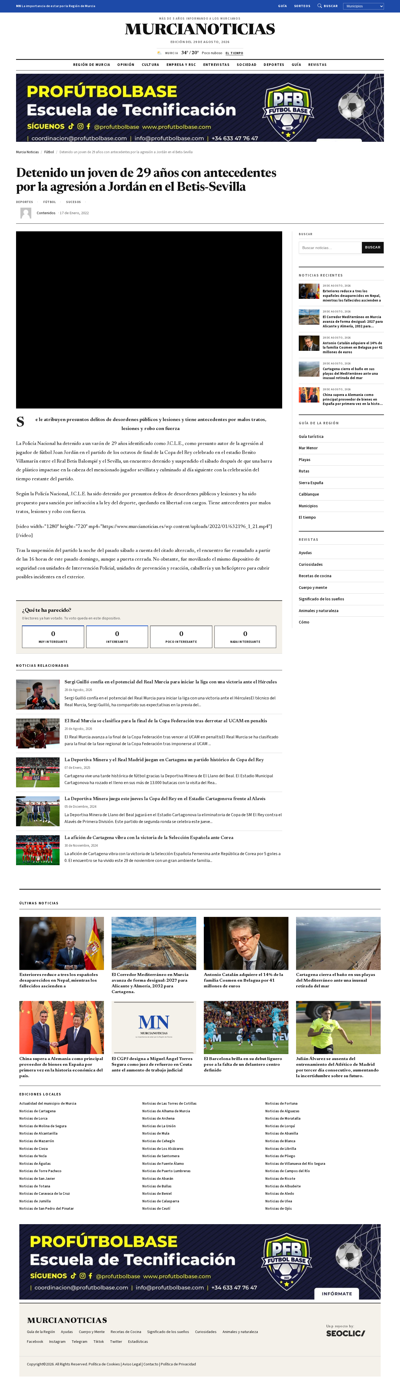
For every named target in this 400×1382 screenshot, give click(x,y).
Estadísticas (138, 1341)
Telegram (79, 1341)
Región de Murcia (91, 64)
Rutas (304, 471)
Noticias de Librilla (280, 1148)
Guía (282, 6)
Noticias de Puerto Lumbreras (166, 1171)
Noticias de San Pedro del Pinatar (46, 1208)
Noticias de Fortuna (281, 1103)
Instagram (57, 1341)
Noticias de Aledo (279, 1193)
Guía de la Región (41, 1332)
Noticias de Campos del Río (287, 1171)
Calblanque (309, 494)
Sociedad (247, 64)
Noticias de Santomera (160, 1156)
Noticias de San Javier (37, 1178)
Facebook (35, 1341)
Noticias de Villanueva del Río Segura (295, 1163)
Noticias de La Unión (159, 1126)
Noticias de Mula (155, 1133)
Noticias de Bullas (156, 1186)
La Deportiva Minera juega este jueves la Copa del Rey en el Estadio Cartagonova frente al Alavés (165, 799)
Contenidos (46, 213)
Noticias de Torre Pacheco (40, 1171)
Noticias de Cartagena (37, 1111)
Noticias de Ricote (280, 1178)
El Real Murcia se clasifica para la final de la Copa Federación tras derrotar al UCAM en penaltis (165, 721)
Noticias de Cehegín (158, 1141)
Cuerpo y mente (313, 588)
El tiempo (307, 517)
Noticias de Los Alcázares (162, 1148)
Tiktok (98, 1341)
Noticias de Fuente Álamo (163, 1163)
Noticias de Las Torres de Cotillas (169, 1103)
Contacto (150, 1364)
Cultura (150, 64)
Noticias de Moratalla (282, 1118)
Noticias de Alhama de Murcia (166, 1111)
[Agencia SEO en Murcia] (345, 1330)
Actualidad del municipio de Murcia (47, 1103)
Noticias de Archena (158, 1118)
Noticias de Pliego (280, 1156)
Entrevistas (216, 64)
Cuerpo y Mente (92, 1332)
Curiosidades (311, 564)
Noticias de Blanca (280, 1141)
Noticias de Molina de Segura (42, 1126)
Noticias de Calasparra (160, 1201)
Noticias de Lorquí (280, 1126)
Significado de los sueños (321, 599)
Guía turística (311, 437)
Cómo (304, 622)
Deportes (274, 64)
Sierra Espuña (311, 483)
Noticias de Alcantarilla (38, 1133)
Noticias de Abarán (157, 1178)
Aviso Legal (131, 1364)
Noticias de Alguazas (282, 1111)
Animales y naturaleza (319, 611)
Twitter (116, 1341)
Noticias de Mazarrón (36, 1141)
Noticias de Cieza (33, 1148)
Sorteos (302, 6)
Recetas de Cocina (126, 1332)
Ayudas (305, 553)
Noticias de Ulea (278, 1201)
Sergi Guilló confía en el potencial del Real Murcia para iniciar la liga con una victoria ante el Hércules (170, 682)
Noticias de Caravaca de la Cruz (44, 1193)
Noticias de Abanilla (281, 1133)
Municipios (308, 506)
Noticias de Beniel (157, 1193)
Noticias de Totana (34, 1186)
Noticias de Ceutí (156, 1208)
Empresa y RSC (181, 64)
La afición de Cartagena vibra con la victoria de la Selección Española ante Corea (148, 838)
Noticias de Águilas (35, 1163)
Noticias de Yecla (33, 1156)
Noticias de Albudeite (283, 1186)
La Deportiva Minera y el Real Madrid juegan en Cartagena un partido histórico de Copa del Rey (164, 760)
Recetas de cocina (315, 576)
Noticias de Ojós (278, 1208)
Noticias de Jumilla (35, 1201)
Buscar (331, 6)
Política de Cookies (104, 1364)
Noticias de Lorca (33, 1118)
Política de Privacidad (178, 1364)
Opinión (125, 64)
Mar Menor (308, 448)
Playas (304, 460)
